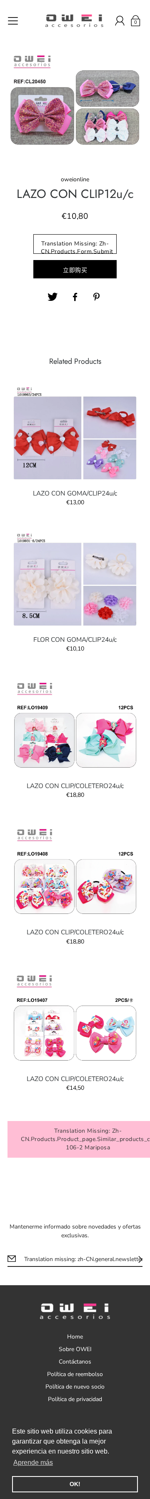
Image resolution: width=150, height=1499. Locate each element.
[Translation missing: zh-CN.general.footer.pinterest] (97, 297)
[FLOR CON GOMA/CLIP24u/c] (75, 578)
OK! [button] (75, 1484)
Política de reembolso (75, 1374)
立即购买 (75, 270)
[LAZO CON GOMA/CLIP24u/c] (75, 432)
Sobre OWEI (75, 1349)
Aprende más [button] (33, 1462)
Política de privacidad (75, 1399)
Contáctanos (75, 1362)
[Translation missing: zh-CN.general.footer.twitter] (52, 297)
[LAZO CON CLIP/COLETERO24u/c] (75, 725)
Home (75, 1337)
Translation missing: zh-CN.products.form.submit (77, 247)
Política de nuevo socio (75, 1387)
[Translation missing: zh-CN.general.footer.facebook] (75, 297)
